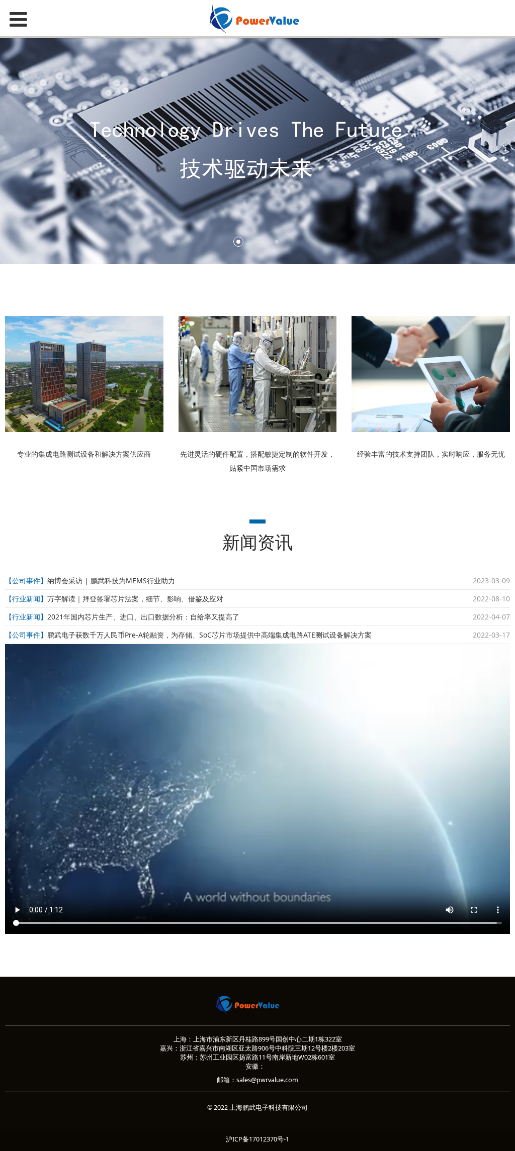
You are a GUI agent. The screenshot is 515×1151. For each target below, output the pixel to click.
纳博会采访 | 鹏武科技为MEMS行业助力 (111, 580)
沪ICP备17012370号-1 (257, 1139)
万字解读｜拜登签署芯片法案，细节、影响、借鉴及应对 (135, 598)
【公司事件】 (26, 580)
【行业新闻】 (26, 598)
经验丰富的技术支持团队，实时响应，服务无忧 (431, 454)
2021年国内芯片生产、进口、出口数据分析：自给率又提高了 (143, 616)
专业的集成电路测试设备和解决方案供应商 (84, 454)
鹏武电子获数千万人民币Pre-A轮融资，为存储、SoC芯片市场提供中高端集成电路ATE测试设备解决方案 (209, 635)
